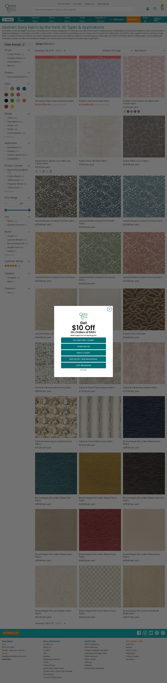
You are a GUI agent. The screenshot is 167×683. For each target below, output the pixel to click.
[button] (83, 340)
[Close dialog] (109, 309)
